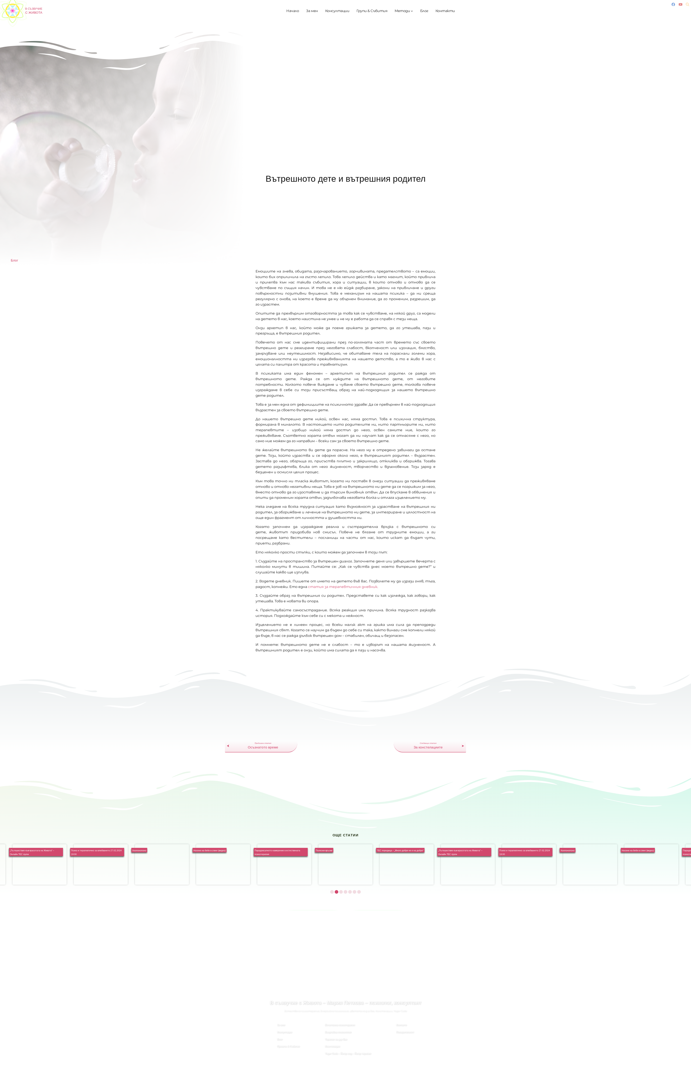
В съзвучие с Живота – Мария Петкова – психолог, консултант (345, 1002)
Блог (14, 260)
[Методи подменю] (412, 11)
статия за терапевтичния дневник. (343, 587)
